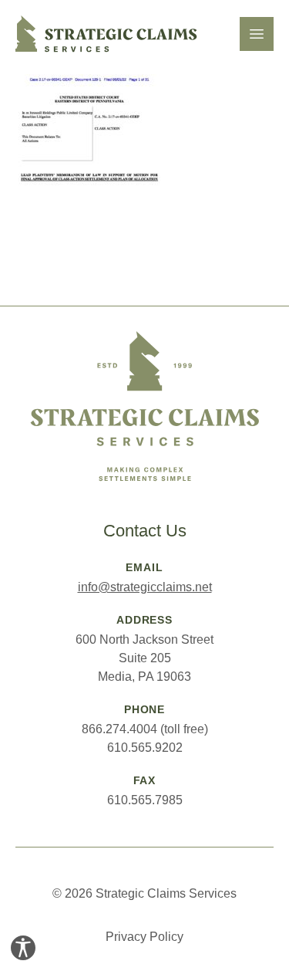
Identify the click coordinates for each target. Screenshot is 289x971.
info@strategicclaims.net (145, 587)
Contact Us (145, 530)
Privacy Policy (144, 936)
